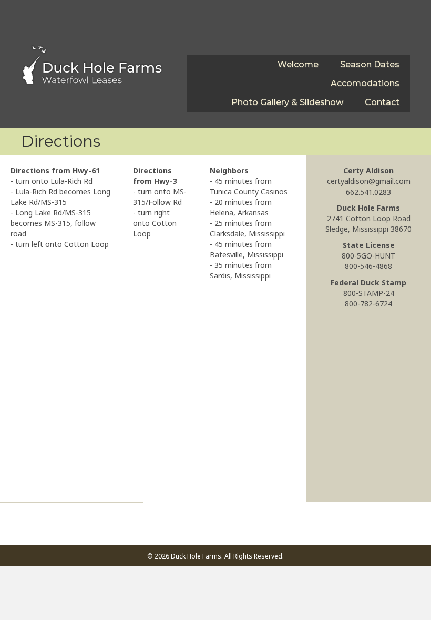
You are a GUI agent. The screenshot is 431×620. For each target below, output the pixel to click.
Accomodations (365, 83)
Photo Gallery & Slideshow (287, 102)
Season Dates (369, 64)
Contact (382, 102)
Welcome (298, 64)
